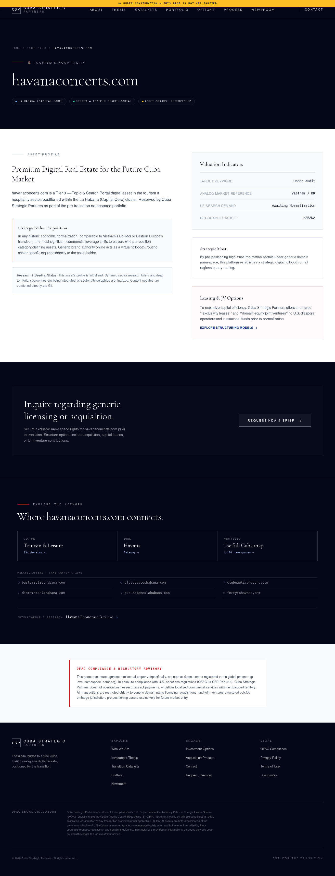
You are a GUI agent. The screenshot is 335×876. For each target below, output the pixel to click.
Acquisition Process (200, 757)
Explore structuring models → (229, 327)
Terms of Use (270, 766)
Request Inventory (199, 775)
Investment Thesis (124, 757)
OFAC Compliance (273, 748)
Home (16, 48)
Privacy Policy (270, 757)
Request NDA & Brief (275, 420)
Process (233, 9)
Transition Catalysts (125, 766)
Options (206, 9)
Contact (314, 9)
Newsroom (263, 9)
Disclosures (268, 775)
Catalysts (146, 9)
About (96, 9)
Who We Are (120, 748)
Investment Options (200, 748)
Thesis (119, 9)
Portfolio (177, 9)
